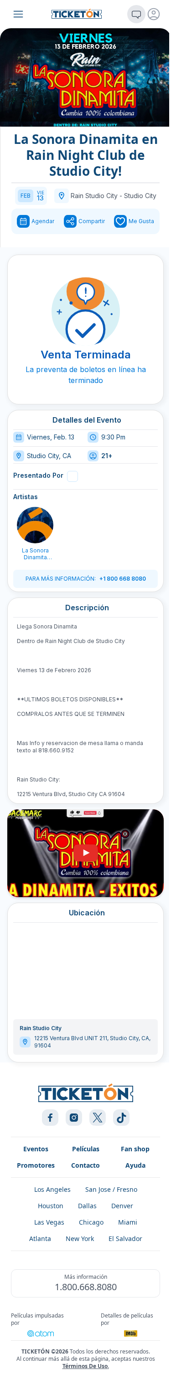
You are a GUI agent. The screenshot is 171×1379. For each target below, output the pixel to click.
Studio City (140, 195)
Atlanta (40, 1238)
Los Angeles (52, 1189)
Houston (50, 1205)
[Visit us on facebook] (50, 1117)
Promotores (36, 1165)
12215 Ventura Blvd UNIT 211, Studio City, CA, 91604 (92, 1042)
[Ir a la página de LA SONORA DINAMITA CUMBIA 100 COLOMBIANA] (35, 525)
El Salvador (125, 1238)
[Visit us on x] (97, 1117)
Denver (122, 1205)
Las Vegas (49, 1222)
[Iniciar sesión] (153, 14)
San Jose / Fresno (111, 1189)
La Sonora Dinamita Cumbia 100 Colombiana (35, 554)
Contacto (85, 1165)
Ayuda (135, 1165)
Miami (127, 1222)
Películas (85, 1148)
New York (80, 1238)
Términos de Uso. (85, 1366)
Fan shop (135, 1148)
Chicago (91, 1222)
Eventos (35, 1148)
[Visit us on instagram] (74, 1117)
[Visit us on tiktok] (121, 1117)
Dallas (87, 1205)
